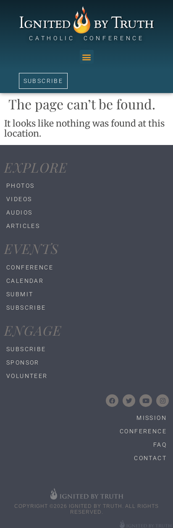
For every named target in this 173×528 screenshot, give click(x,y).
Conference (29, 267)
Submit (19, 294)
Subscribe (26, 307)
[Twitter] (129, 400)
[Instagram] (162, 400)
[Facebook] (112, 400)
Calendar (25, 280)
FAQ (160, 444)
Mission (151, 417)
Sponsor (22, 362)
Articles (23, 226)
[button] (87, 57)
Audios (19, 212)
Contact (150, 458)
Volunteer (27, 376)
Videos (19, 199)
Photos (20, 185)
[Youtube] (145, 400)
